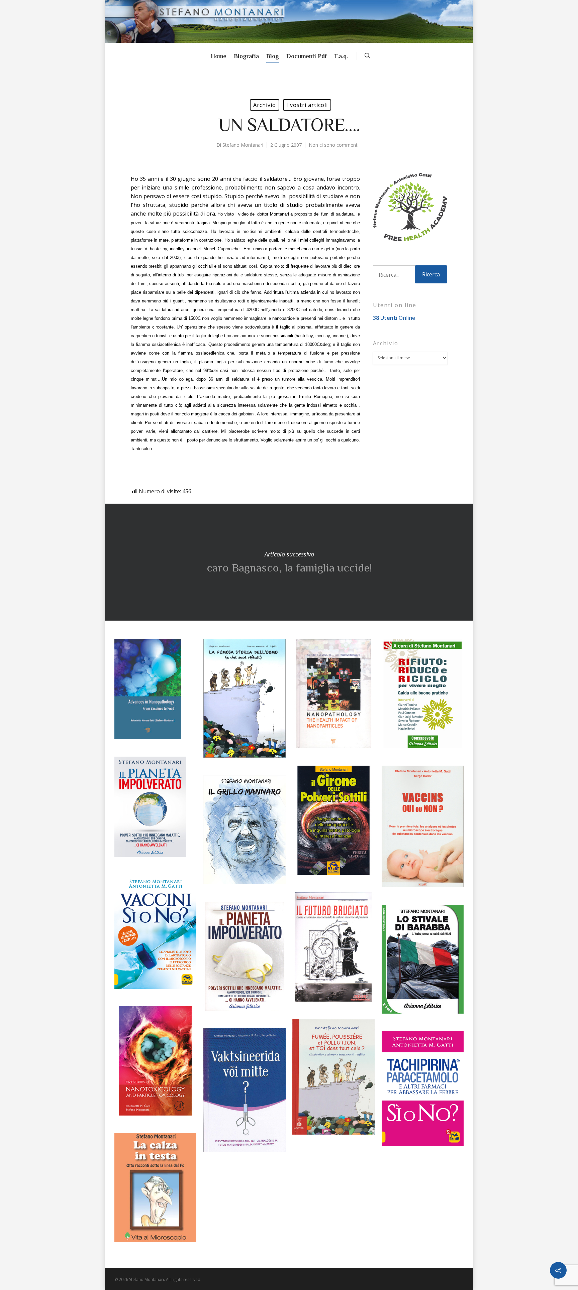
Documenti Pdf (306, 56)
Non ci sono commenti (334, 145)
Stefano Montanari (242, 145)
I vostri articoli (307, 105)
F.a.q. (341, 56)
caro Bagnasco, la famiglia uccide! (289, 562)
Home (218, 56)
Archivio (264, 105)
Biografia (246, 56)
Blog (272, 56)
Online (394, 317)
